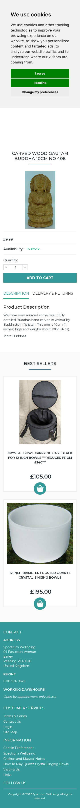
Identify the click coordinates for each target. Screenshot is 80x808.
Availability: (13, 249)
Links (7, 775)
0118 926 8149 (14, 681)
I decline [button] (40, 83)
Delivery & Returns (52, 293)
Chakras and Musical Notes (24, 759)
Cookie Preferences (18, 748)
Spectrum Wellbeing (19, 753)
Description (16, 293)
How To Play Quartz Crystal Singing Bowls (35, 764)
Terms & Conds (15, 716)
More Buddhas (14, 336)
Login (7, 727)
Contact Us (12, 721)
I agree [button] (40, 73)
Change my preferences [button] (40, 92)
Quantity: (10, 260)
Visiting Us (11, 769)
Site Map (10, 732)
